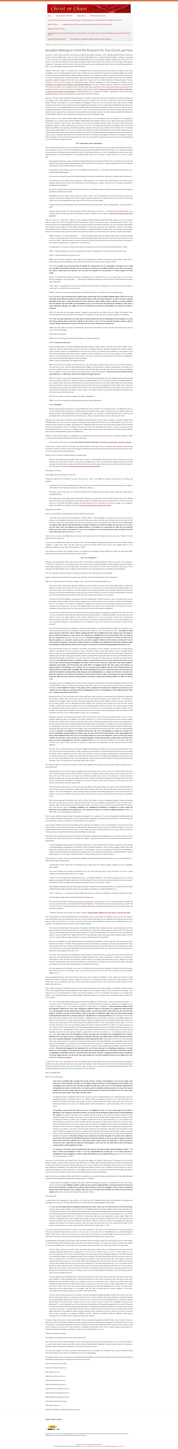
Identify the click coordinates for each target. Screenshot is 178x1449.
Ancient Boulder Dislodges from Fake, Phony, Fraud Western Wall (109, 912)
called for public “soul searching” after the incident (89, 901)
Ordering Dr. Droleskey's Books (57, 39)
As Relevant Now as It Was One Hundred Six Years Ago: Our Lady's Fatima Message (87, 24)
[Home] (89, 9)
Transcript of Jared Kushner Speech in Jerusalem (115, 442)
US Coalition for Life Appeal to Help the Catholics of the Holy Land (91, 39)
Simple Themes (119, 1446)
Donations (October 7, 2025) (56, 29)
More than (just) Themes (99, 1446)
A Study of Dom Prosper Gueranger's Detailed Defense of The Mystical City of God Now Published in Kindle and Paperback (84, 20)
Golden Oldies (81, 16)
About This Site (52, 24)
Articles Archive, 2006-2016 (64, 16)
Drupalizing (84, 1446)
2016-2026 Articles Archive (98, 16)
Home (49, 16)
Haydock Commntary (64, 1057)
